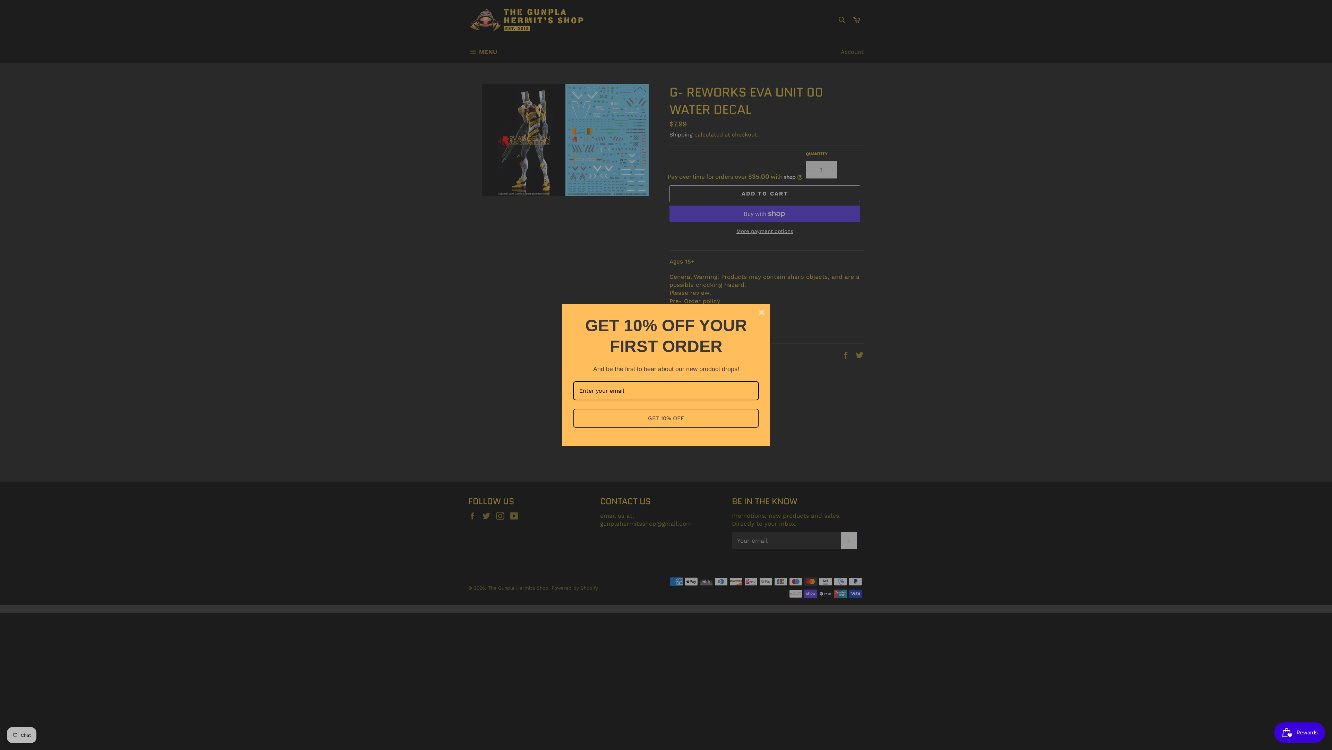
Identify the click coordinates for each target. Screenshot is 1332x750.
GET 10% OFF (666, 418)
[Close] (761, 312)
